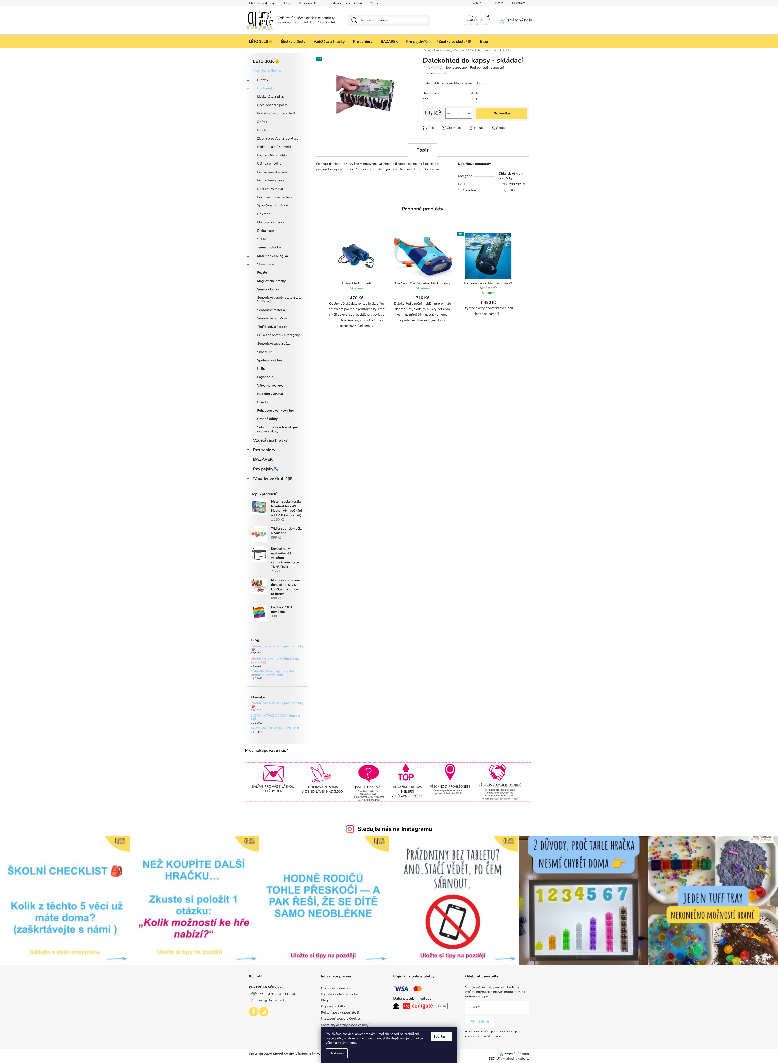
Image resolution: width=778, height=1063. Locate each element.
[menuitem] (261, 41)
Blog (287, 3)
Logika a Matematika (272, 155)
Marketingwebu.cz (516, 1058)
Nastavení (336, 1053)
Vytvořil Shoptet (517, 1054)
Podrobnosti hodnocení (487, 67)
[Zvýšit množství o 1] (469, 113)
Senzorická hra (268, 289)
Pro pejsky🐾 (266, 469)
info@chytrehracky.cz (274, 1000)
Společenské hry (269, 360)
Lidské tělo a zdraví (271, 96)
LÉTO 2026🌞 (266, 61)
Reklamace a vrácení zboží (346, 3)
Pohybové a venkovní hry (275, 410)
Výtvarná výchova (270, 385)
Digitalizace (265, 230)
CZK (476, 3)
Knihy (261, 368)
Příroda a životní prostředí (276, 113)
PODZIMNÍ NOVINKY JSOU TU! (275, 728)
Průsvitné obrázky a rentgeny (278, 335)
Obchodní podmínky (261, 3)
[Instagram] (263, 1011)
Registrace (518, 3)
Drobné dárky (267, 419)
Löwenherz (442, 73)
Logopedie (265, 377)
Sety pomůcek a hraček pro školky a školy (277, 429)
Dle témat (264, 88)
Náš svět (263, 214)
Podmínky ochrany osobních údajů (345, 1025)
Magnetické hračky (271, 281)
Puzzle (262, 272)
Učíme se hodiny (269, 163)
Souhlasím (441, 1036)
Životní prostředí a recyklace (277, 138)
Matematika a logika (272, 256)
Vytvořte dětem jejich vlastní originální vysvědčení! (272, 673)
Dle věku (263, 80)
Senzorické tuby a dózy (273, 343)
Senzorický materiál (271, 310)
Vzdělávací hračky (270, 440)
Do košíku (502, 113)
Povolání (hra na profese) (275, 197)
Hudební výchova (270, 394)
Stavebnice (265, 264)
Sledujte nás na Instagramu (395, 829)
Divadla (263, 402)
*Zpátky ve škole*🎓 (273, 478)
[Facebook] (253, 1011)
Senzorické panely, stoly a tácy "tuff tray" (279, 299)
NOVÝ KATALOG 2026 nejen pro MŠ (276, 717)
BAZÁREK (263, 459)
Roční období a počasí (272, 105)
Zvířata (262, 122)
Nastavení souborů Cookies (341, 1018)
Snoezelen (265, 352)
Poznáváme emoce (270, 180)
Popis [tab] (422, 150)
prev (319, 291)
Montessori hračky (270, 222)
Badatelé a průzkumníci (274, 147)
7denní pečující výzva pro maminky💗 (277, 648)
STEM (261, 239)
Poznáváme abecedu (272, 172)
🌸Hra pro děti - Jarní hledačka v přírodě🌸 (275, 660)
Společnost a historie (272, 205)
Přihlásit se (480, 1021)
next (526, 291)
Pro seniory (264, 450)
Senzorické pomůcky (272, 318)
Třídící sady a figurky (272, 326)
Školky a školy (267, 71)
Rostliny (263, 130)
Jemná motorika (269, 247)
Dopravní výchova (270, 189)
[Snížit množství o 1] (449, 113)
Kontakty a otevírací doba (339, 994)
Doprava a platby (310, 3)
